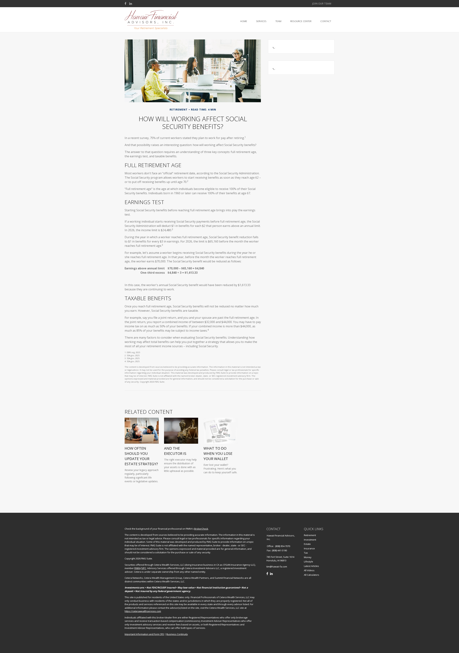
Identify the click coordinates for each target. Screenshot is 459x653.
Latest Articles (311, 566)
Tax (306, 552)
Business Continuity (177, 634)
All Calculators (311, 574)
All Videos (309, 570)
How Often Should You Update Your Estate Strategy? (141, 456)
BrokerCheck (201, 528)
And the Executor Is (175, 451)
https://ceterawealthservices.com (143, 611)
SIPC (143, 568)
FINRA (137, 568)
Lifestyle (308, 561)
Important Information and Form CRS (144, 634)
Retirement (310, 535)
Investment (310, 539)
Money (307, 557)
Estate (307, 544)
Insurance (309, 548)
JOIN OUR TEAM (321, 3)
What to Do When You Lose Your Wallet (218, 453)
